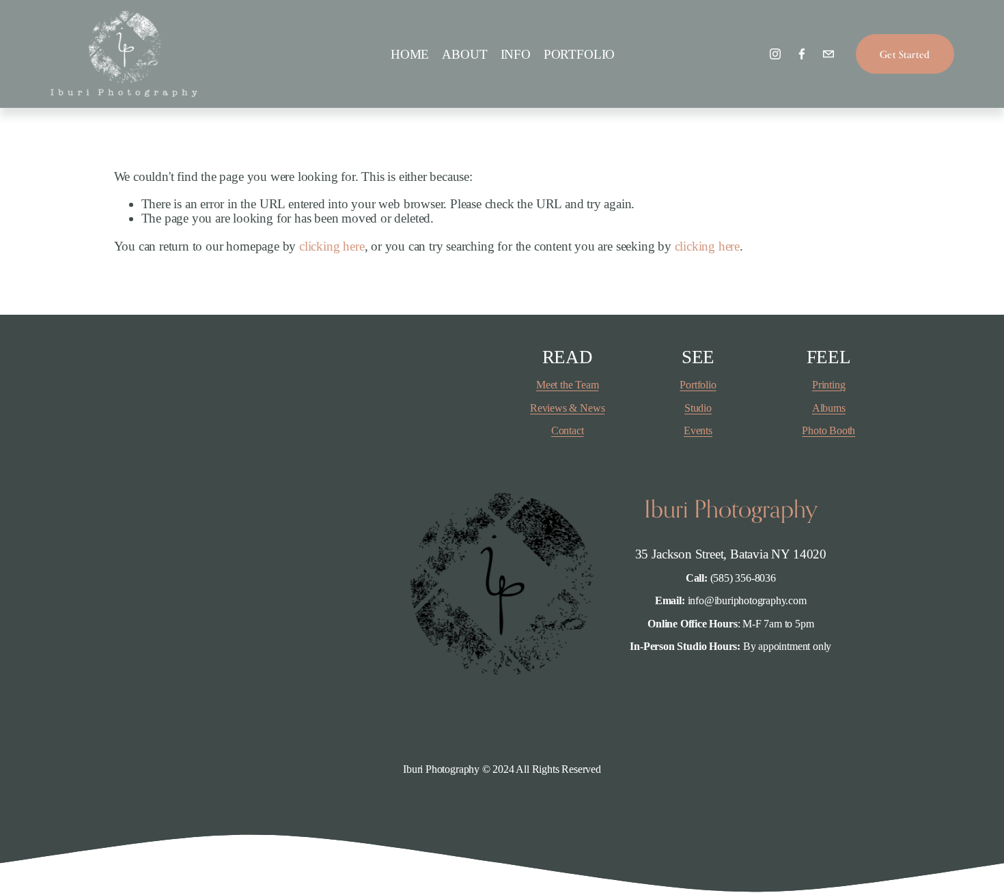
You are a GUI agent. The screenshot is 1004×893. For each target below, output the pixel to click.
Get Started (905, 54)
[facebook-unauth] (802, 54)
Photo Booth (828, 430)
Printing (828, 385)
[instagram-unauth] (775, 54)
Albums (829, 408)
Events (698, 430)
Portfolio (698, 385)
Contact (567, 430)
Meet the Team (567, 385)
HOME (410, 54)
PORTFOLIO (579, 54)
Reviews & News (567, 408)
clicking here (332, 246)
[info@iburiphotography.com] (828, 54)
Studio (698, 408)
